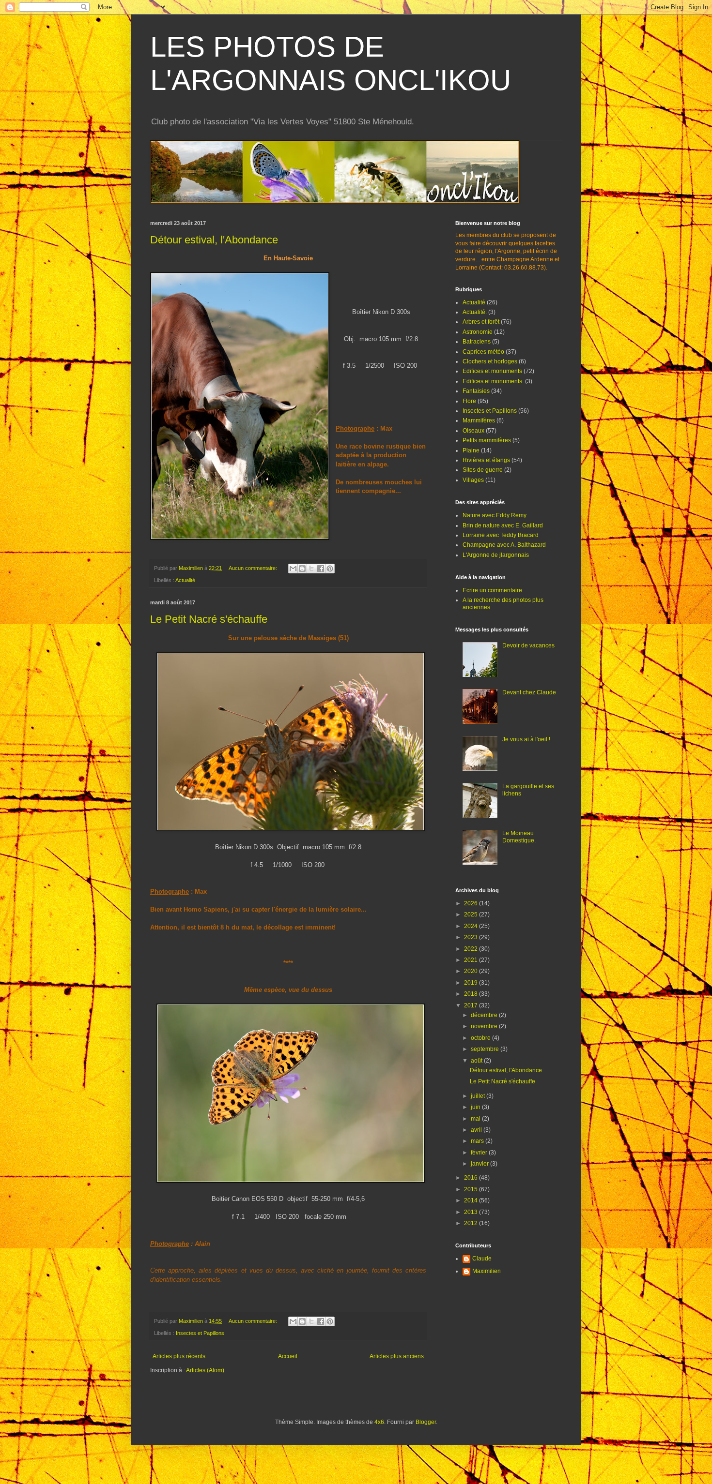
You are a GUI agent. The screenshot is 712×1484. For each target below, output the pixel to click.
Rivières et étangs (486, 460)
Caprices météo (483, 351)
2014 (471, 1200)
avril (477, 1129)
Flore (469, 401)
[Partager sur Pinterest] (330, 568)
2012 (471, 1223)
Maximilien (486, 1271)
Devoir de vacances (528, 645)
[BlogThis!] (302, 568)
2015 (471, 1189)
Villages (473, 480)
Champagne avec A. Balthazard (504, 544)
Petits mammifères (487, 440)
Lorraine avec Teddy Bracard (501, 535)
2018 (471, 993)
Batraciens (477, 341)
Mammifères (479, 420)
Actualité (185, 580)
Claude (482, 1258)
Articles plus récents (179, 1356)
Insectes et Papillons (200, 1333)
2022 (471, 948)
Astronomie (478, 332)
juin (476, 1107)
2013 (471, 1212)
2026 (471, 903)
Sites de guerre (483, 469)
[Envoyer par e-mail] (293, 568)
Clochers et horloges (490, 361)
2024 (471, 926)
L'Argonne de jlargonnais (496, 555)
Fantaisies (476, 391)
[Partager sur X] (311, 568)
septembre (485, 1049)
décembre (485, 1015)
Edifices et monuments (492, 371)
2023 (471, 937)
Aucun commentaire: (254, 568)
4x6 (379, 1422)
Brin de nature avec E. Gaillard (503, 525)
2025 (471, 914)
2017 (471, 1005)
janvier (480, 1163)
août (477, 1060)
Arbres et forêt (481, 321)
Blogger (426, 1422)
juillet (478, 1096)
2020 (471, 971)
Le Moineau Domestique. (519, 836)
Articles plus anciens (397, 1356)
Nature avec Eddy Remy (494, 515)
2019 (471, 982)
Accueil (287, 1356)
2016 (471, 1177)
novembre (485, 1026)
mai (476, 1118)
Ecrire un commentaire (492, 590)
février (480, 1152)
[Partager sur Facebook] (320, 568)
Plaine (471, 450)
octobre (481, 1037)
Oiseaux (473, 430)
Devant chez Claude (529, 692)
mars (478, 1141)
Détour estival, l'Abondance (214, 240)
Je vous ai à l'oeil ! (526, 739)
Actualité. (475, 312)
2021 (471, 960)
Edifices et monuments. (493, 381)
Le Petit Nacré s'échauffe (208, 619)
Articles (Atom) (205, 1370)
